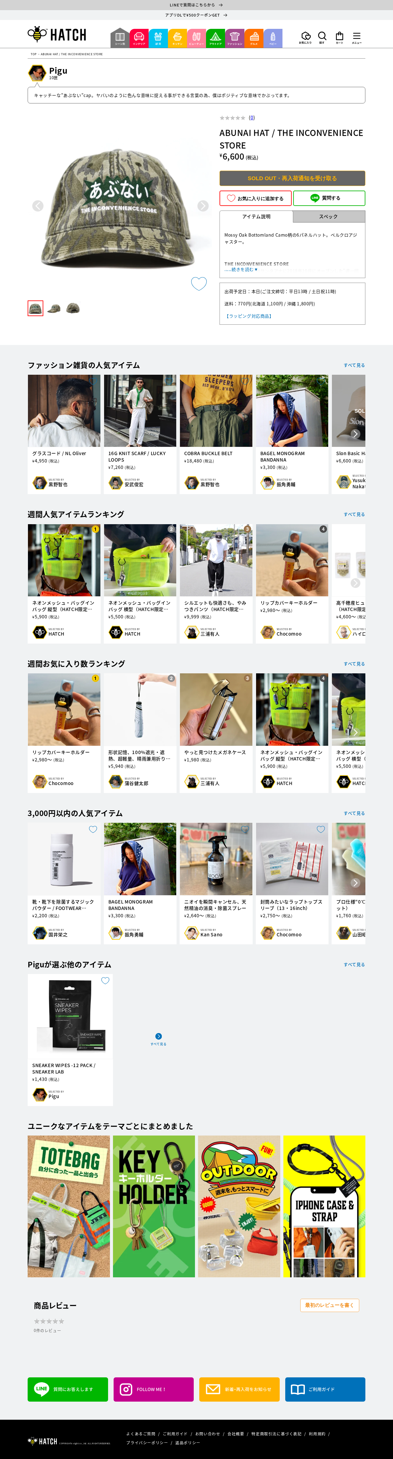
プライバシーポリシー (147, 1442)
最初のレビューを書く (329, 1305)
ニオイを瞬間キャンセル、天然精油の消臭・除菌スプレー (215, 905)
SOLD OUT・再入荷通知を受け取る (292, 178)
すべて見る (354, 365)
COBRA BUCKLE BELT (208, 453)
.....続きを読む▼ (241, 269)
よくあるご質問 (141, 1434)
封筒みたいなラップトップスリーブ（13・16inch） (291, 905)
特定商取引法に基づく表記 (277, 1434)
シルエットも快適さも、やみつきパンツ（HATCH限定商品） (215, 606)
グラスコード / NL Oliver (59, 453)
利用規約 (318, 1434)
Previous (38, 205)
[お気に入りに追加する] (199, 284)
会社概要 (236, 1434)
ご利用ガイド (176, 1434)
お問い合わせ (208, 1434)
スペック (328, 216)
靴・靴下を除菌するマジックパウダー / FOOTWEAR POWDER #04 (63, 905)
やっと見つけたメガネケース (215, 752)
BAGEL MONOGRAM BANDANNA (282, 456)
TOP (34, 54)
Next (203, 205)
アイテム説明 (256, 216)
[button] (322, 38)
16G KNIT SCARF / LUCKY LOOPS (137, 456)
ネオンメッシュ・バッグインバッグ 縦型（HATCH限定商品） (63, 606)
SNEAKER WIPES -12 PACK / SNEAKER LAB (63, 1068)
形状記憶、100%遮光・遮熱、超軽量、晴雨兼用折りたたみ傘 (139, 755)
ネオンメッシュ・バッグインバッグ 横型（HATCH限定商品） (139, 606)
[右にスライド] (355, 434)
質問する (331, 198)
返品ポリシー (187, 1442)
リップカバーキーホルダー (289, 603)
